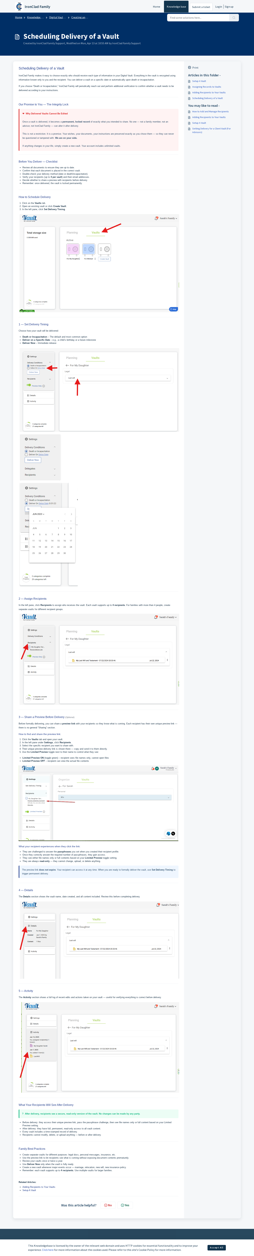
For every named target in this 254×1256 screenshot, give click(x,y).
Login (218, 6)
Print (195, 67)
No (110, 1205)
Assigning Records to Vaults (206, 86)
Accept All (216, 1247)
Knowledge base (176, 6)
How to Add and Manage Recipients (210, 111)
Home (156, 6)
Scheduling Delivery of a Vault (207, 98)
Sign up (229, 6)
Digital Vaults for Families (64, 17)
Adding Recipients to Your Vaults (38, 1187)
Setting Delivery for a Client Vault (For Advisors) (211, 130)
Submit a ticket (201, 7)
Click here (48, 1250)
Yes (127, 1205)
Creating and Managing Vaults (89, 17)
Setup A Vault (29, 1190)
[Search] (234, 17)
